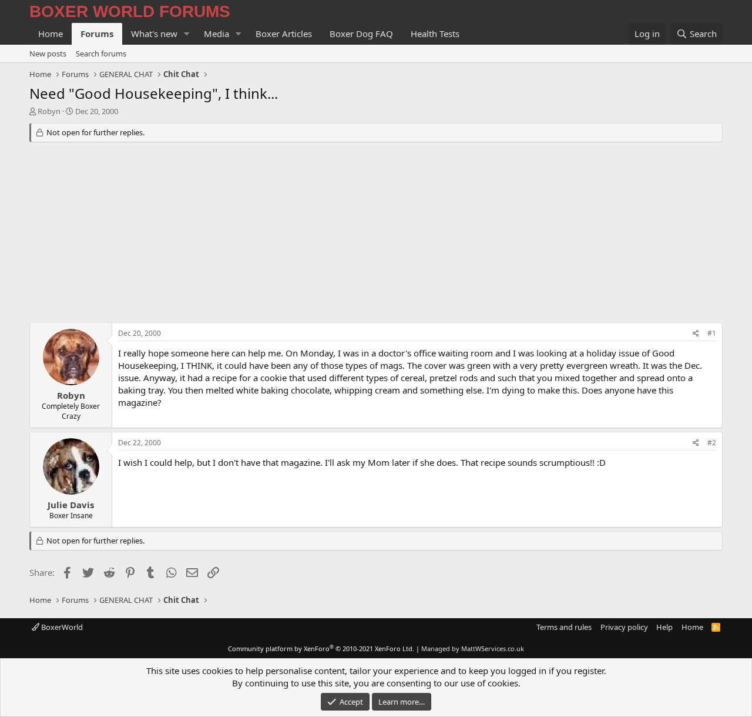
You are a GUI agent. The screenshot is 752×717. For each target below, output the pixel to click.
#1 (711, 333)
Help (664, 627)
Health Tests (435, 33)
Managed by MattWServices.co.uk (472, 648)
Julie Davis (71, 505)
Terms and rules (564, 627)
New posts (47, 53)
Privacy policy (624, 627)
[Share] (696, 334)
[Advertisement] (376, 234)
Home (50, 33)
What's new (154, 33)
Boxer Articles (284, 33)
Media (216, 33)
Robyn (49, 111)
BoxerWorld (61, 627)
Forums (96, 33)
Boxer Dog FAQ (361, 33)
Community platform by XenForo (321, 648)
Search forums (101, 53)
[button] (187, 34)
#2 (711, 443)
